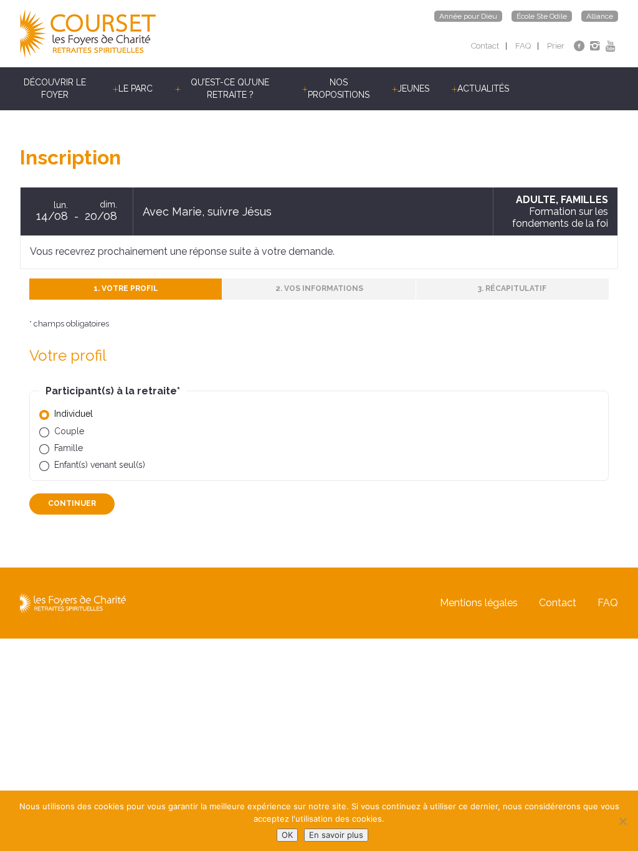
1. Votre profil (125, 288)
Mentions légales (479, 603)
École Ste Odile (542, 16)
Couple (69, 431)
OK (287, 835)
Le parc (135, 88)
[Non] (622, 821)
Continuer (72, 503)
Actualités (483, 88)
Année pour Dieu (468, 16)
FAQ (523, 45)
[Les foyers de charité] (169, 33)
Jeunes (413, 88)
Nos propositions (338, 88)
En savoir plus (336, 835)
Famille (68, 448)
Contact (485, 45)
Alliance (599, 16)
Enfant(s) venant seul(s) (99, 465)
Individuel (73, 414)
